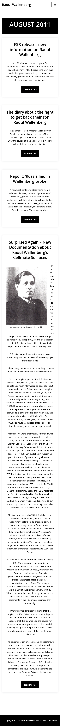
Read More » (29, 90)
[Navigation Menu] (54, 4)
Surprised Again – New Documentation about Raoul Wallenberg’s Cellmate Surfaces (30, 249)
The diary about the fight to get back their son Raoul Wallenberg (30, 117)
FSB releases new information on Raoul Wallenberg (30, 49)
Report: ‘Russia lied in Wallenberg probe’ (30, 179)
